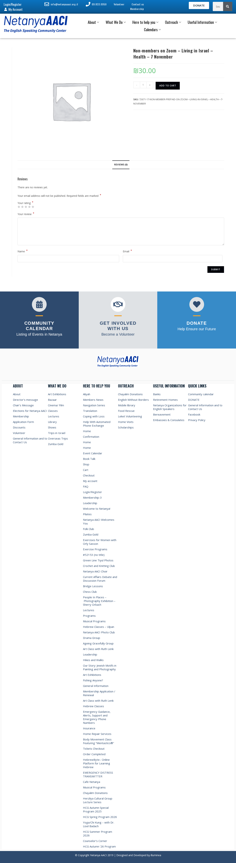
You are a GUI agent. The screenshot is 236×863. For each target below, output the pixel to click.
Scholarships (126, 427)
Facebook (194, 414)
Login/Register (92, 492)
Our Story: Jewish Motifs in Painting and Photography (99, 667)
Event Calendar (92, 453)
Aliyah (86, 394)
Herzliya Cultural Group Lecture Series (97, 800)
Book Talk (89, 459)
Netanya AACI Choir (95, 571)
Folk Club (88, 529)
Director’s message (25, 400)
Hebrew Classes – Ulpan (98, 627)
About (92, 22)
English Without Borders (133, 400)
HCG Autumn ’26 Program (99, 846)
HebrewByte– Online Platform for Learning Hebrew (96, 763)
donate (197, 323)
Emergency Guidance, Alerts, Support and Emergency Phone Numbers (96, 717)
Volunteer (19, 433)
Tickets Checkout (94, 748)
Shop (86, 464)
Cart (85, 470)
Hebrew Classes (93, 706)
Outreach (171, 22)
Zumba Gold (55, 444)
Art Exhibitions (57, 394)
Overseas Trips (58, 438)
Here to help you (143, 22)
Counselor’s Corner (95, 841)
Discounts (19, 427)
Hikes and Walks (93, 660)
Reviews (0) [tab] (121, 164)
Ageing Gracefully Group (98, 643)
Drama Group (91, 638)
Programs (89, 615)
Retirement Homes (165, 400)
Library (52, 422)
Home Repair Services (97, 734)
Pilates (87, 514)
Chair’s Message (23, 405)
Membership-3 (92, 497)
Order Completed (94, 754)
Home (87, 431)
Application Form (23, 422)
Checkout (89, 475)
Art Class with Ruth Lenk (98, 649)
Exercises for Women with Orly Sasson (99, 541)
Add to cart (167, 85)
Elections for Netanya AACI (30, 411)
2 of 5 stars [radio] (22, 206)
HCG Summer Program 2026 (97, 833)
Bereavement (162, 414)
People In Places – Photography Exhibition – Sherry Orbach (99, 600)
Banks (157, 394)
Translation (90, 411)
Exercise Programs (95, 549)
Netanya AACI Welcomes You (99, 521)
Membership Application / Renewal (99, 693)
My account (90, 481)
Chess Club (90, 591)
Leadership (90, 503)
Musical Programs (94, 621)
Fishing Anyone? (93, 680)
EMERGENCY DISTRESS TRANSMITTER (98, 774)
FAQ (85, 486)
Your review (26, 214)
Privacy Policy (196, 420)
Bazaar (52, 400)
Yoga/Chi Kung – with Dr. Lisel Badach (98, 824)
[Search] (227, 6)
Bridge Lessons (93, 586)
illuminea (156, 855)
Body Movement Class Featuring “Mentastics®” (98, 741)
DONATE (193, 400)
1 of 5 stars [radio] (19, 206)
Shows (52, 427)
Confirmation (91, 436)
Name (23, 251)
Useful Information (201, 22)
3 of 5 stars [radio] (26, 206)
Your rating (25, 203)
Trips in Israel (56, 433)
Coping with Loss (94, 416)
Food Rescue (126, 411)
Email (127, 251)
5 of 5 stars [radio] (33, 206)
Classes (53, 411)
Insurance (89, 728)
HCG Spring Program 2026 (100, 817)
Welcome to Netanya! (96, 508)
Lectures (53, 416)
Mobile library (126, 405)
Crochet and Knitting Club (99, 566)
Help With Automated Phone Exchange (96, 423)
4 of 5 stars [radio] (29, 206)
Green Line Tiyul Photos (98, 560)
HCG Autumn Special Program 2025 (96, 809)
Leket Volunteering (130, 416)
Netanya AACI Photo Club (99, 632)
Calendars (151, 29)
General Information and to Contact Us (30, 440)
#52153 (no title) (94, 555)
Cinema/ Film (56, 405)
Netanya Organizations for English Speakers (170, 407)
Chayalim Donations (95, 793)
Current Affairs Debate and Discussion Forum (100, 578)
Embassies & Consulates (168, 420)
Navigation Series (94, 405)
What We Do (114, 22)
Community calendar (201, 394)
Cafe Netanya (91, 782)
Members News (93, 400)
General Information (95, 686)
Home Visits (125, 422)
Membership (21, 416)
